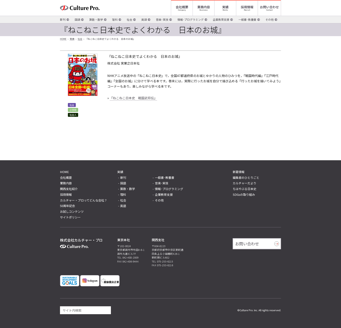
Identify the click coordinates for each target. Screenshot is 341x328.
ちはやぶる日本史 (244, 189)
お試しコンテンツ (72, 211)
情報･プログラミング (190, 20)
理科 (115, 20)
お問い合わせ (269, 7)
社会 (129, 20)
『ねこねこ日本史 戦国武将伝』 (133, 98)
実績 (225, 7)
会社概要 (182, 7)
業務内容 (203, 7)
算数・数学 (96, 20)
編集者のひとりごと (246, 177)
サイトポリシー (70, 217)
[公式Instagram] (89, 280)
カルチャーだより (244, 183)
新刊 (63, 20)
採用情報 (247, 7)
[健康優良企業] (110, 280)
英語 (144, 20)
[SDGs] (69, 280)
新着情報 (239, 172)
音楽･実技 (162, 20)
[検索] (106, 310)
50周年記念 (67, 206)
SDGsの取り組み (244, 194)
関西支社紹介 (69, 189)
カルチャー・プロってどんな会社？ (83, 200)
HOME (63, 38)
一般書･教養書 (247, 20)
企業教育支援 (221, 20)
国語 (77, 20)
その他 (269, 20)
